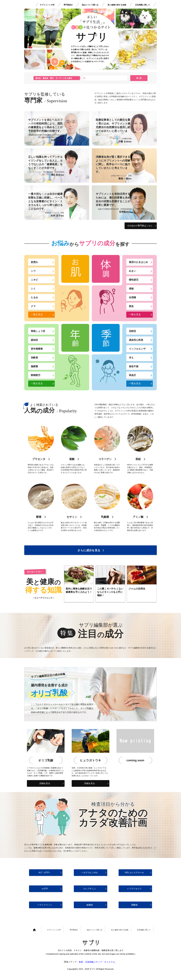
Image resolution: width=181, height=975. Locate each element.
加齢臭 (34, 357)
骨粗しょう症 (38, 331)
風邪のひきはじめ (138, 262)
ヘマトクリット (44, 905)
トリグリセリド (134, 889)
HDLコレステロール (134, 872)
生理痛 (132, 297)
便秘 (131, 288)
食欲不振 (133, 366)
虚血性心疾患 (136, 340)
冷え (131, 357)
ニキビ (34, 279)
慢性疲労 (133, 279)
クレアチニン (89, 889)
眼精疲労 (35, 375)
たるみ (34, 297)
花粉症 (132, 331)
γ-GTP (45, 889)
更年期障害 (37, 348)
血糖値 (89, 905)
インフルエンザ (137, 348)
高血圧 (132, 375)
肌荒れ (34, 262)
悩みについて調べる (90, 5)
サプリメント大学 (47, 5)
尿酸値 (134, 905)
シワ (33, 271)
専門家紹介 (68, 5)
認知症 (34, 340)
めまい (132, 271)
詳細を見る (44, 783)
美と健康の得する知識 (117, 5)
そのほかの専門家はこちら (140, 226)
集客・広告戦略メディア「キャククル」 (98, 962)
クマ (33, 306)
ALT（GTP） (45, 872)
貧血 (131, 306)
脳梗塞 (34, 366)
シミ (33, 288)
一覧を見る (37, 314)
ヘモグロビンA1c (89, 872)
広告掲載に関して (142, 5)
